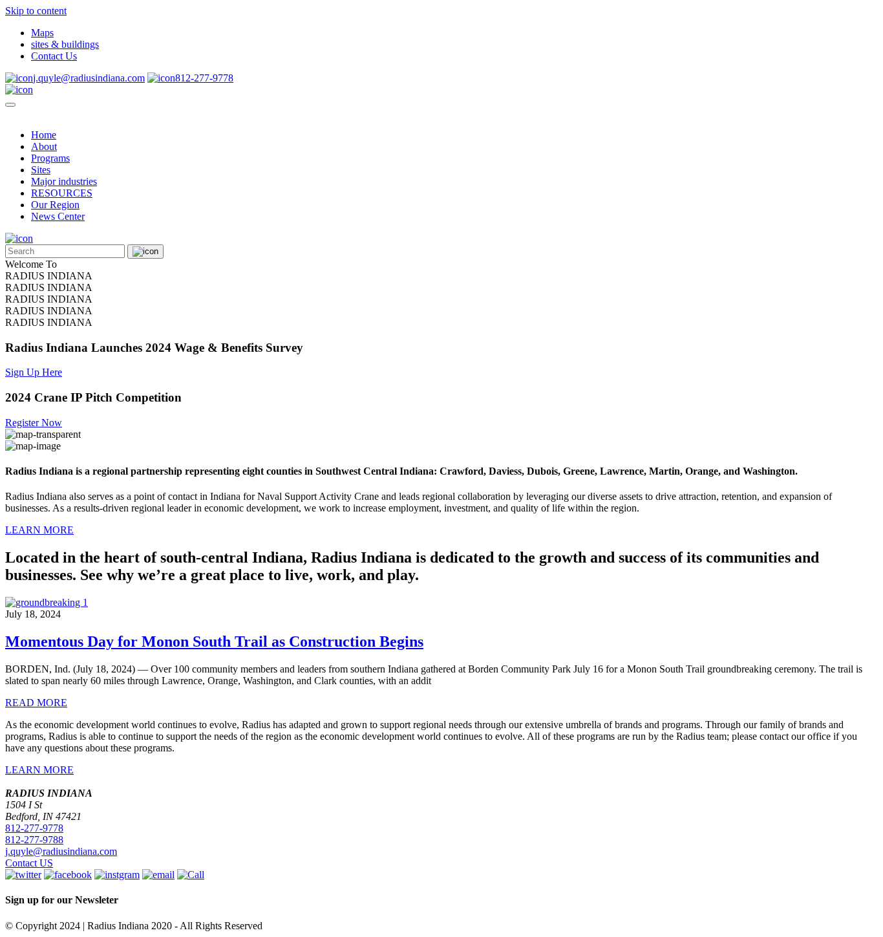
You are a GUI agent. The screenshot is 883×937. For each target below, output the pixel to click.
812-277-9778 (204, 77)
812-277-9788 (34, 839)
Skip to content (36, 10)
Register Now (33, 422)
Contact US (29, 862)
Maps (42, 32)
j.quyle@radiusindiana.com (89, 77)
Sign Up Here (33, 372)
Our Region (55, 204)
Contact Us (54, 55)
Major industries (64, 181)
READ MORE (36, 702)
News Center (58, 216)
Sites (40, 169)
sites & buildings (65, 44)
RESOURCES (61, 193)
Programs (50, 158)
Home (43, 134)
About (44, 146)
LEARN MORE (39, 529)
